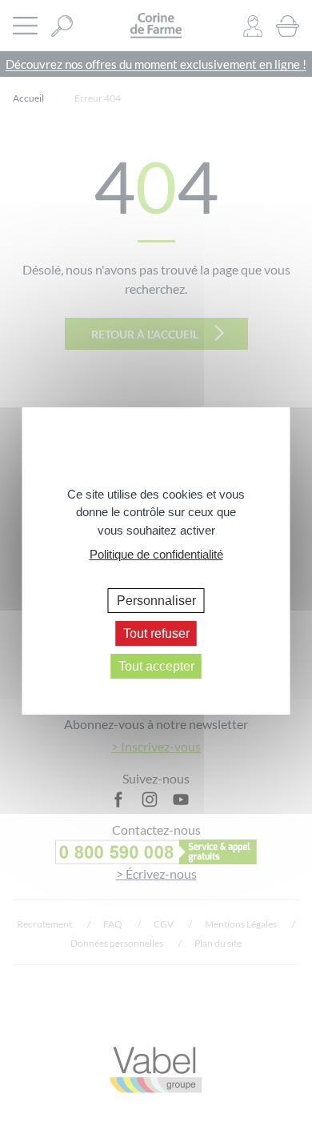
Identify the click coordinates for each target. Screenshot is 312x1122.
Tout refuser (156, 633)
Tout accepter (156, 666)
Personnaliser (156, 600)
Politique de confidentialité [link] (156, 554)
